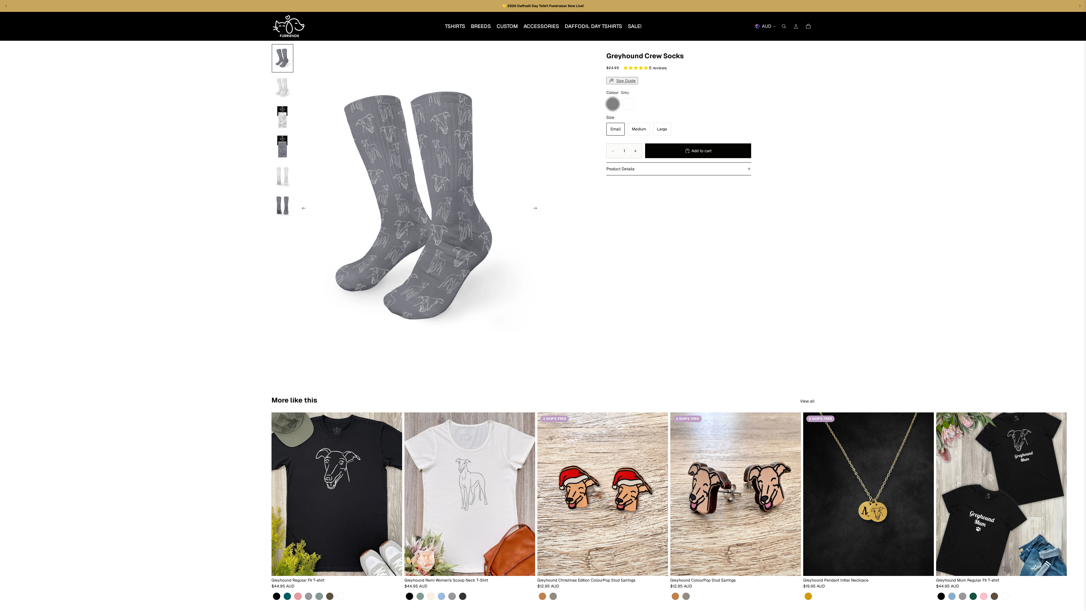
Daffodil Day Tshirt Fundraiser (542, 6)
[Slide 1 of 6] (282, 58)
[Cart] (808, 26)
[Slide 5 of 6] (282, 176)
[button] (636, 67)
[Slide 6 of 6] (282, 205)
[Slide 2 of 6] (282, 87)
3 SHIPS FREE (554, 419)
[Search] (784, 26)
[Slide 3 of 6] (282, 117)
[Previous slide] (302, 209)
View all (807, 401)
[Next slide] (537, 209)
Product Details (620, 168)
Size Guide (626, 80)
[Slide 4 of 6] (282, 146)
